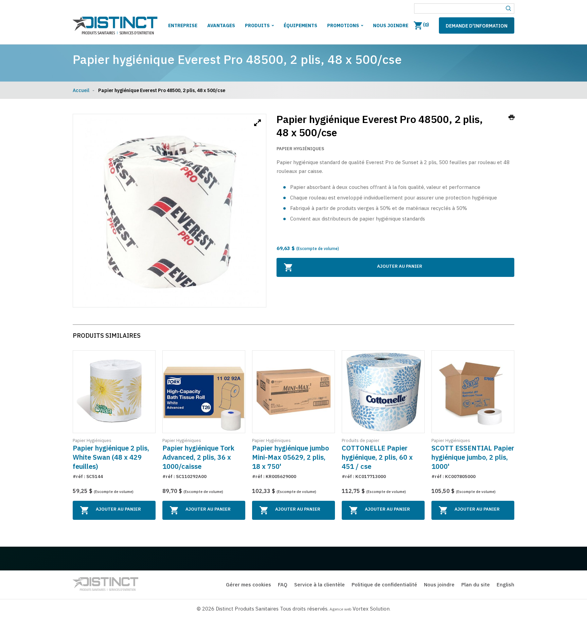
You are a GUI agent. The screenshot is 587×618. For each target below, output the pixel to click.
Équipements (300, 25)
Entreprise (182, 25)
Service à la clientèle (319, 584)
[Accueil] (115, 26)
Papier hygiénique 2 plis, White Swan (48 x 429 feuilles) (111, 457)
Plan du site (475, 584)
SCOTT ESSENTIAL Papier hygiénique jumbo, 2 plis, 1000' (472, 457)
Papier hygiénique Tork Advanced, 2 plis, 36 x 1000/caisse (198, 457)
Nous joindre (390, 25)
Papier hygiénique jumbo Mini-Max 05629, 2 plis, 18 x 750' (290, 457)
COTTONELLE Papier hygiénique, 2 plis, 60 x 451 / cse (377, 457)
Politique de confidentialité (384, 584)
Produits (257, 25)
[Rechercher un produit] (508, 8)
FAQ (282, 584)
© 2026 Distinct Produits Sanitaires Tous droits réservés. (262, 608)
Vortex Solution (371, 608)
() (425, 24)
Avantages (221, 25)
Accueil (81, 90)
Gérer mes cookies (248, 584)
